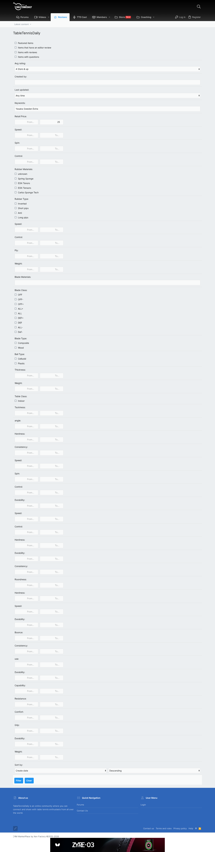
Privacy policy (180, 828)
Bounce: (19, 632)
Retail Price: (21, 116)
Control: (19, 156)
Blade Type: (21, 338)
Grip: (17, 725)
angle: (18, 420)
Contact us (82, 810)
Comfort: (19, 711)
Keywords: (20, 103)
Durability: (20, 500)
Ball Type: (20, 354)
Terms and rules (164, 828)
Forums (80, 804)
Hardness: (20, 433)
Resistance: (20, 698)
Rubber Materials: (24, 169)
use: (17, 658)
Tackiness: (20, 407)
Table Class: (21, 396)
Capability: (20, 685)
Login (143, 804)
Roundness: (21, 579)
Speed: (18, 129)
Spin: (17, 142)
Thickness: (20, 369)
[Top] (196, 828)
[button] (48, 17)
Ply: (16, 250)
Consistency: (21, 447)
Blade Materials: (23, 277)
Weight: (18, 263)
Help (191, 828)
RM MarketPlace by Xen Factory (36, 836)
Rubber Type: (22, 199)
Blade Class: (21, 290)
